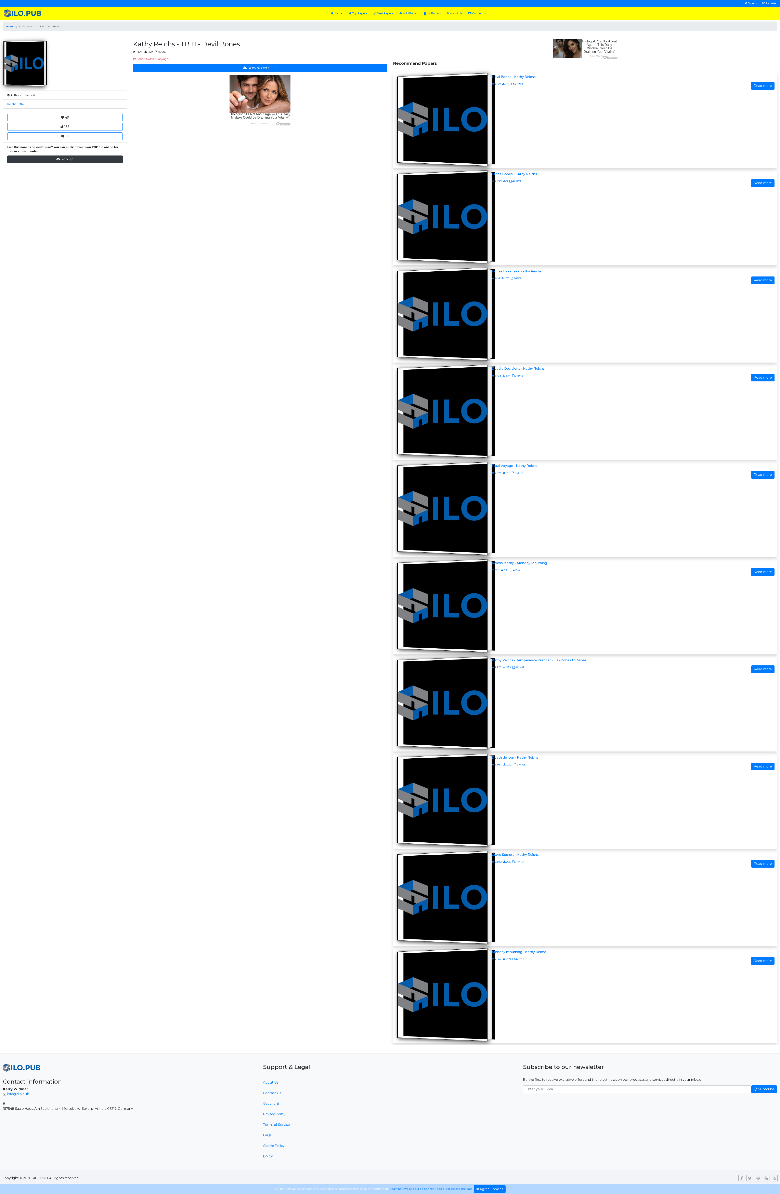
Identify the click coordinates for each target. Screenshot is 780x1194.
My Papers (434, 13)
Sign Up (67, 159)
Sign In (752, 3)
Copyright (271, 1103)
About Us (456, 13)
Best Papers (385, 13)
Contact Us (479, 13)
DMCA (268, 1156)
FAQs (267, 1135)
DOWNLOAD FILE (262, 68)
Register (771, 3)
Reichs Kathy (15, 104)
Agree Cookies (491, 1189)
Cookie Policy (274, 1146)
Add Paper (410, 13)
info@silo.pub (18, 1094)
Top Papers (359, 13)
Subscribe (766, 1089)
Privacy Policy (274, 1114)
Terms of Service (276, 1125)
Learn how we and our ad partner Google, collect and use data (431, 1188)
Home (338, 13)
